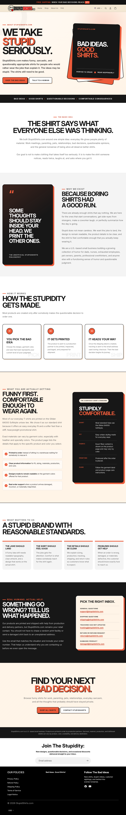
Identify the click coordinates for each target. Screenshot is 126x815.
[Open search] (105, 8)
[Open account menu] (110, 8)
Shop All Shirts (48, 710)
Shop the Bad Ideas (15, 80)
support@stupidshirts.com (91, 611)
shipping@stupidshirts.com (92, 619)
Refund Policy (12, 783)
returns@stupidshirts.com (91, 636)
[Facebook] (85, 786)
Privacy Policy (13, 779)
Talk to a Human (40, 80)
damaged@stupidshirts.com (92, 644)
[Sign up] (87, 760)
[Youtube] (89, 786)
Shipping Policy (13, 787)
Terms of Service (14, 790)
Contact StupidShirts (74, 710)
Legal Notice (12, 794)
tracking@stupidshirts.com (91, 628)
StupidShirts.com (24, 803)
